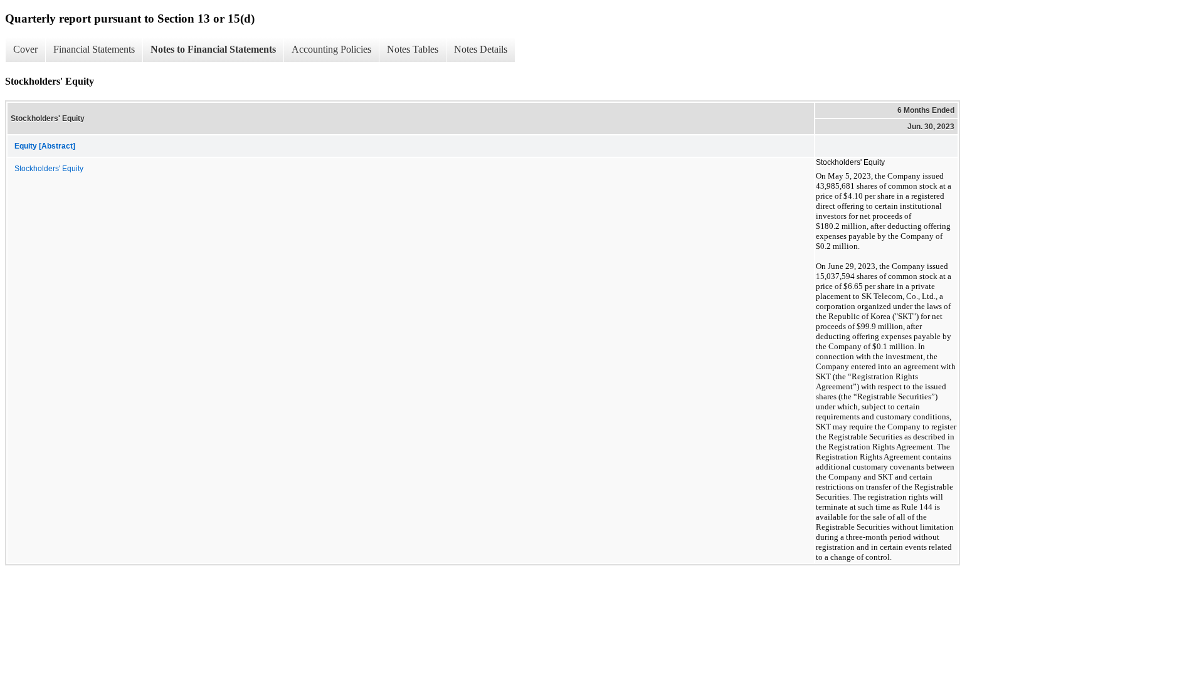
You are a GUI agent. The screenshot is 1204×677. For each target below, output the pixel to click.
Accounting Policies (331, 49)
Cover (25, 49)
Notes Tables (412, 49)
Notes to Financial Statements (213, 49)
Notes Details (480, 49)
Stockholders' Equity (48, 168)
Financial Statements (94, 49)
